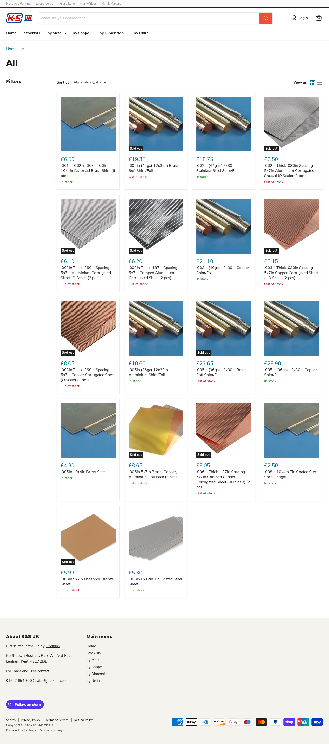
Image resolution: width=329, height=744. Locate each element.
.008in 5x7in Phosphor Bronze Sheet (87, 581)
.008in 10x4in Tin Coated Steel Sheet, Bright (291, 474)
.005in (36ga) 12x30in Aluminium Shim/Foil (148, 372)
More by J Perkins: (18, 4)
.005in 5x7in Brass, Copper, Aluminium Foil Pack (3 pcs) (153, 474)
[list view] (319, 82)
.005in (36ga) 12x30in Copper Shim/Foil (290, 372)
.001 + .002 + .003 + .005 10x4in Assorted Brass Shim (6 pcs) (88, 170)
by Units (141, 33)
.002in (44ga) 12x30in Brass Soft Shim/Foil (154, 168)
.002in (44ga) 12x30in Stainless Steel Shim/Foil (217, 168)
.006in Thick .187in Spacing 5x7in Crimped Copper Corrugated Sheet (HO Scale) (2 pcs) (223, 479)
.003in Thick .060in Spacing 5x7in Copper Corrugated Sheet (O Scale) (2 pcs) (88, 375)
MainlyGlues (88, 4)
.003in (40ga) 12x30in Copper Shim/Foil (222, 270)
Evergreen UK (45, 4)
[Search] (265, 18)
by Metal (55, 33)
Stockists (32, 33)
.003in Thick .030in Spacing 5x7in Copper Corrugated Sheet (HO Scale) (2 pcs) (291, 273)
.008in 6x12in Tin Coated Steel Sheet (155, 581)
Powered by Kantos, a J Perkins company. (34, 730)
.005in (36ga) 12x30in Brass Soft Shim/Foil (221, 372)
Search (11, 720)
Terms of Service (57, 720)
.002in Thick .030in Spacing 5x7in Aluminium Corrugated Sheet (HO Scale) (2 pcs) (289, 170)
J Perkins (53, 646)
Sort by (63, 82)
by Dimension (112, 33)
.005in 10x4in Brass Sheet (84, 472)
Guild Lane (67, 4)
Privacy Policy (30, 720)
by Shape (81, 33)
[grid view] (312, 82)
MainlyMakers (111, 4)
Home (11, 33)
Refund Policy (83, 720)
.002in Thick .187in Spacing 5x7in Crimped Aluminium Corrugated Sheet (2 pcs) (153, 273)
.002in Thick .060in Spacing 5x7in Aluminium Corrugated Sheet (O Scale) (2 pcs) (86, 273)
